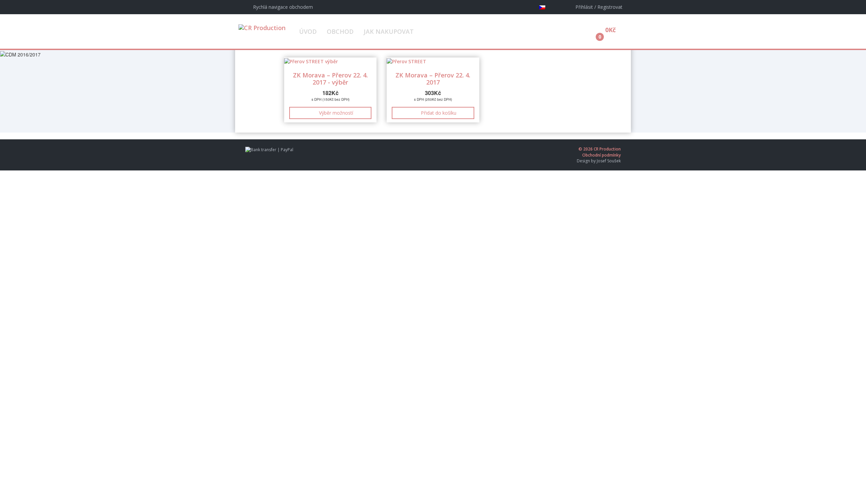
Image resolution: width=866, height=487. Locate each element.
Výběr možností (336, 113)
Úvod (308, 31)
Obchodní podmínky (601, 155)
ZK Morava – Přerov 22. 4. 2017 (432, 78)
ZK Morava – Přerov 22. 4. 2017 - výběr (330, 78)
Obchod (340, 31)
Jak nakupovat (389, 31)
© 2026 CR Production (599, 149)
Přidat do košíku (438, 113)
